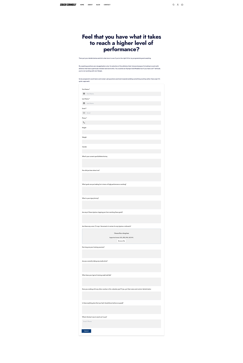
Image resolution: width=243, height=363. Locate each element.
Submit (86, 331)
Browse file (121, 241)
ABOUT (90, 5)
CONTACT (107, 5)
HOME (82, 5)
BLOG (98, 5)
